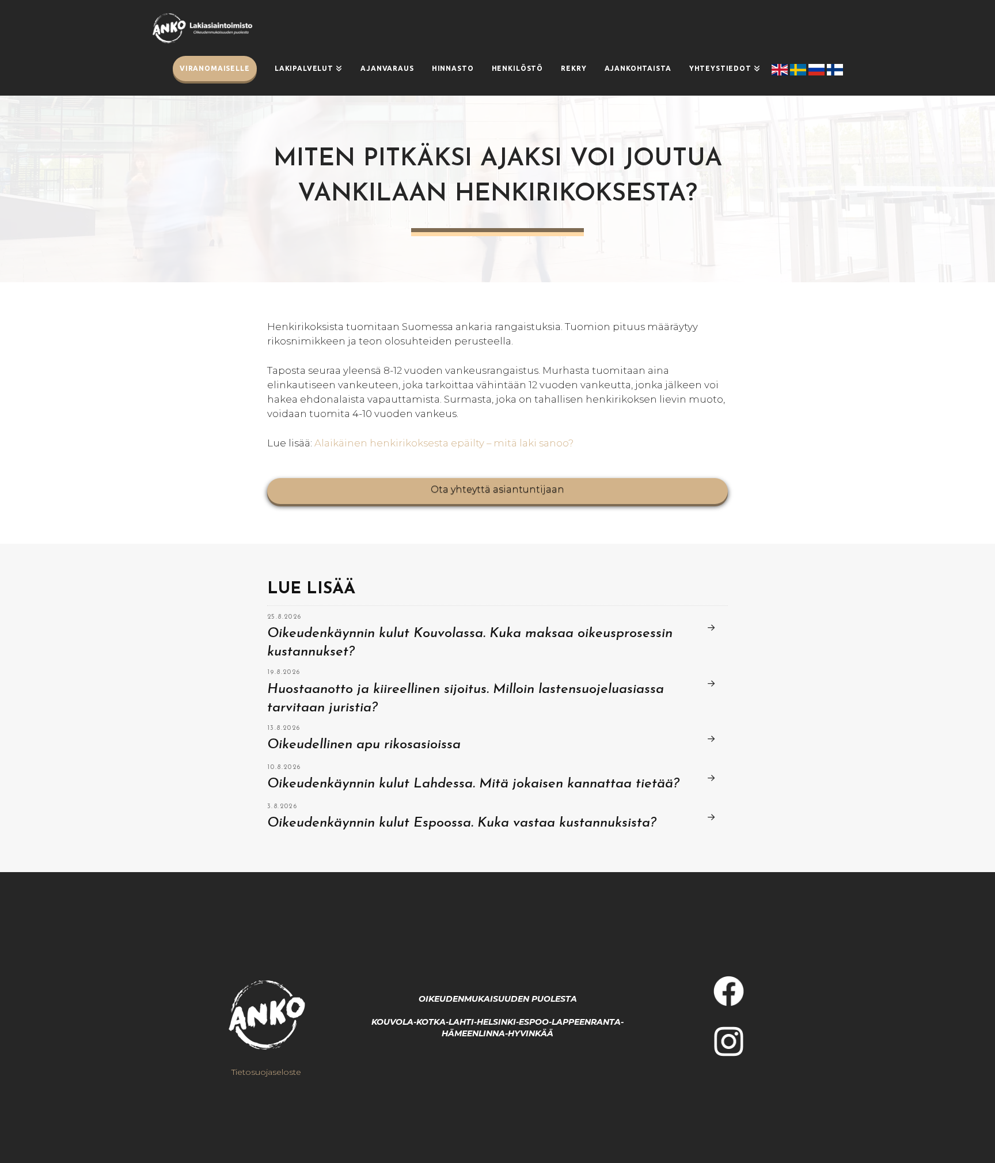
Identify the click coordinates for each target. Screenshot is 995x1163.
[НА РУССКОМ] (817, 70)
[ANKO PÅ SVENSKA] (799, 70)
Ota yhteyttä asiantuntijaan (497, 489)
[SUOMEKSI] (835, 70)
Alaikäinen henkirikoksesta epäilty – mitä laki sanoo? (444, 443)
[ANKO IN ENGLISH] (781, 70)
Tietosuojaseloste (266, 1072)
